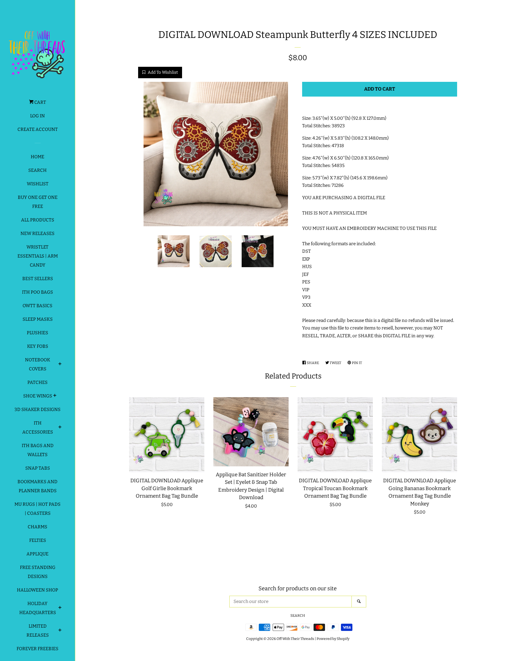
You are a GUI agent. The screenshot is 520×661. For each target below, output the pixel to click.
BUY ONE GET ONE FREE (37, 202)
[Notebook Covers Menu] (60, 365)
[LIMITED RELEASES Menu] (60, 631)
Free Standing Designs (37, 572)
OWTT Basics (37, 305)
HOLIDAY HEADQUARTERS (37, 608)
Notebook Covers (37, 364)
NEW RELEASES (37, 233)
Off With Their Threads (295, 639)
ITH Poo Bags (37, 292)
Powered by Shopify (333, 639)
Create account (37, 129)
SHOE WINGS (37, 396)
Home (37, 156)
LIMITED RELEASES (37, 630)
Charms (37, 527)
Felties (37, 540)
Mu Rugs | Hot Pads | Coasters (37, 509)
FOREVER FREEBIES (37, 648)
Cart (39, 102)
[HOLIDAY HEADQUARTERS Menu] (60, 608)
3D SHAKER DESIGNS (37, 409)
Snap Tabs (37, 468)
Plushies (37, 332)
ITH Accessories (37, 427)
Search (37, 170)
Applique (37, 554)
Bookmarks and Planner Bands (37, 486)
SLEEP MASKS (38, 319)
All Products (37, 220)
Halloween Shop (37, 590)
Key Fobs (37, 346)
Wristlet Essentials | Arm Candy (37, 256)
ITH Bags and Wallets (38, 450)
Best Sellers (37, 278)
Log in (37, 116)
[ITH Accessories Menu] (60, 428)
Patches (37, 382)
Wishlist (37, 184)
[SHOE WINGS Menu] (55, 396)
